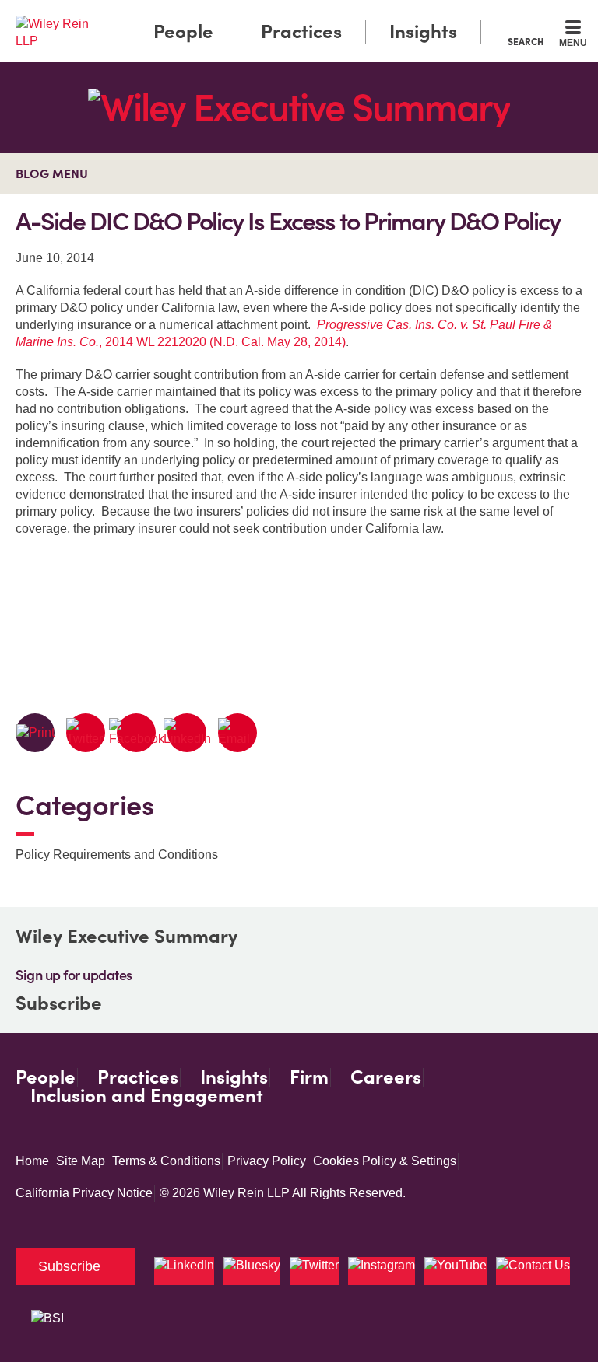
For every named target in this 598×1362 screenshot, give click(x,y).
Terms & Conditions (166, 1161)
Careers (385, 1077)
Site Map (80, 1161)
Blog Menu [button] (52, 173)
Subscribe (59, 1003)
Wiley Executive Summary (126, 936)
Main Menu (256, 16)
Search (525, 41)
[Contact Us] (533, 1271)
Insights (423, 31)
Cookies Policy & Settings (384, 1161)
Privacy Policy (266, 1161)
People (183, 31)
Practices (301, 31)
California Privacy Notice (84, 1192)
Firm (309, 1077)
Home (32, 1161)
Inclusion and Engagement (146, 1096)
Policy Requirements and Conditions (117, 854)
